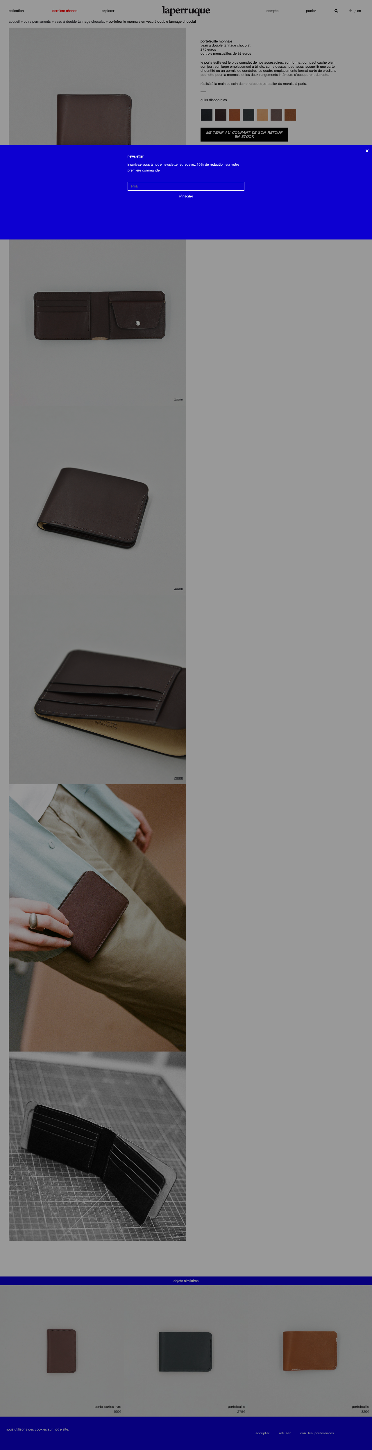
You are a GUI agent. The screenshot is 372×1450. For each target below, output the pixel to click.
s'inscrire (186, 196)
